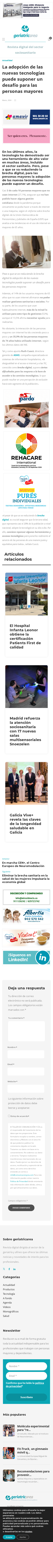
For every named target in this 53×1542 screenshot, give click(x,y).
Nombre (12, 1047)
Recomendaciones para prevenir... (33, 1473)
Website (12, 1081)
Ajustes (23, 1537)
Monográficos (11, 1311)
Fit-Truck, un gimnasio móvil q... (32, 1450)
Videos (7, 1307)
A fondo (7, 1298)
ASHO (17, 355)
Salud (6, 1316)
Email (11, 1064)
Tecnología (9, 1293)
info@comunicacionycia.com (22, 1175)
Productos (9, 1289)
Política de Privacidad (19, 1181)
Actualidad (7, 60)
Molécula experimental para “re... (33, 1428)
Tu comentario (16, 1018)
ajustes (28, 1531)
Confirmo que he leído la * (25, 1384)
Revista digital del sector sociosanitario (25, 50)
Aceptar (9, 1537)
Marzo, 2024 (6, 100)
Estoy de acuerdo (20, 1116)
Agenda (7, 1302)
